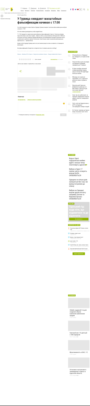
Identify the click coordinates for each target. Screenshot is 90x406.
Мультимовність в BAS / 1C (79, 352)
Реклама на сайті (54, 8)
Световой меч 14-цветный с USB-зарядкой (78, 334)
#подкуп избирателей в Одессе (54, 54)
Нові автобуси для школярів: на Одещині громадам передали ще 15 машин (80, 63)
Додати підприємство (78, 253)
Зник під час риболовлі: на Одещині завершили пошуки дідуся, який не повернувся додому (80, 97)
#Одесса (19, 54)
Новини (24, 8)
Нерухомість (53, 10)
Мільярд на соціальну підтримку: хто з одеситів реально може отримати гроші (79, 79)
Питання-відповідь (40, 10)
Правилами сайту (40, 114)
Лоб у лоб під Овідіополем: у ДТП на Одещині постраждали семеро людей (80, 105)
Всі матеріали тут (78, 219)
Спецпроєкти (63, 10)
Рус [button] (80, 9)
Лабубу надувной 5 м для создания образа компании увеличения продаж (78, 312)
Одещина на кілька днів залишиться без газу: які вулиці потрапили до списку (78, 183)
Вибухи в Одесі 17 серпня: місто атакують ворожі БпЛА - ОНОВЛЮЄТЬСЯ (78, 172)
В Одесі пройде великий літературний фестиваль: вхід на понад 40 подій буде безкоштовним (80, 71)
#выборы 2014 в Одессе (27, 54)
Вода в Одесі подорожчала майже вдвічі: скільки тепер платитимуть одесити (77, 161)
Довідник (34, 8)
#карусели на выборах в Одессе (40, 54)
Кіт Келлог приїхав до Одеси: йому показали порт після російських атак (80, 111)
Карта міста (27, 10)
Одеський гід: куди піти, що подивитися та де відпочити (78, 211)
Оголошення (47, 10)
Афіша (58, 10)
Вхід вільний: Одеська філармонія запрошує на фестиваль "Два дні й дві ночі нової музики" (79, 88)
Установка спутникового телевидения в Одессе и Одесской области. (78, 371)
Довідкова (33, 10)
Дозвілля (43, 8)
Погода (22, 10)
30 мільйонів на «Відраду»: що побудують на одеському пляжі (80, 56)
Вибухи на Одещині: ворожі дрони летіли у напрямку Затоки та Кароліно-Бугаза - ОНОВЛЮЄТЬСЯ (77, 194)
